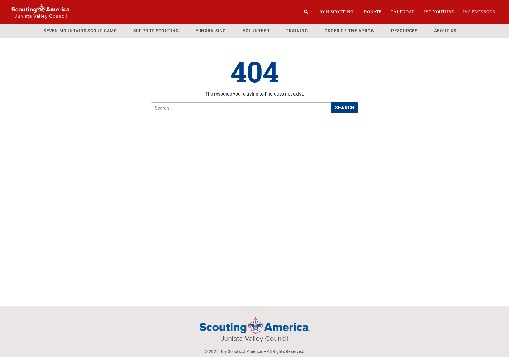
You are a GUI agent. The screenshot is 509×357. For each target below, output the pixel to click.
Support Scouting (156, 30)
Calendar (403, 12)
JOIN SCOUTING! (337, 12)
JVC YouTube (439, 12)
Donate (373, 12)
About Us (445, 30)
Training (297, 30)
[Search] (306, 11)
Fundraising (211, 30)
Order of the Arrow (350, 30)
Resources (404, 30)
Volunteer (256, 30)
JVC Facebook (479, 12)
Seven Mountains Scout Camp (80, 30)
